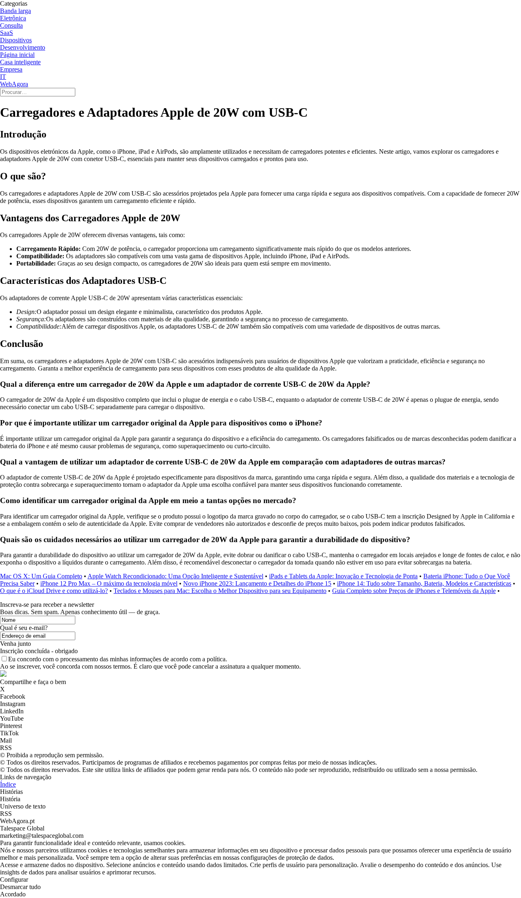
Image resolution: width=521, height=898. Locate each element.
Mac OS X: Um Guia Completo (41, 576)
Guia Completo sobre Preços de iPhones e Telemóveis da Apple (414, 590)
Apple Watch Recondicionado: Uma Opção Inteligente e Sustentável (175, 576)
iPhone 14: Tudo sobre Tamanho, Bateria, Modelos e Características (424, 583)
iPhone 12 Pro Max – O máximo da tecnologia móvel (108, 583)
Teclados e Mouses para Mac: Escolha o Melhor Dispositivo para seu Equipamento (220, 590)
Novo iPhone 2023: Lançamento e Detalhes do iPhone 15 (257, 583)
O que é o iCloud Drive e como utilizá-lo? (54, 590)
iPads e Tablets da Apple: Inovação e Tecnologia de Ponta (343, 576)
